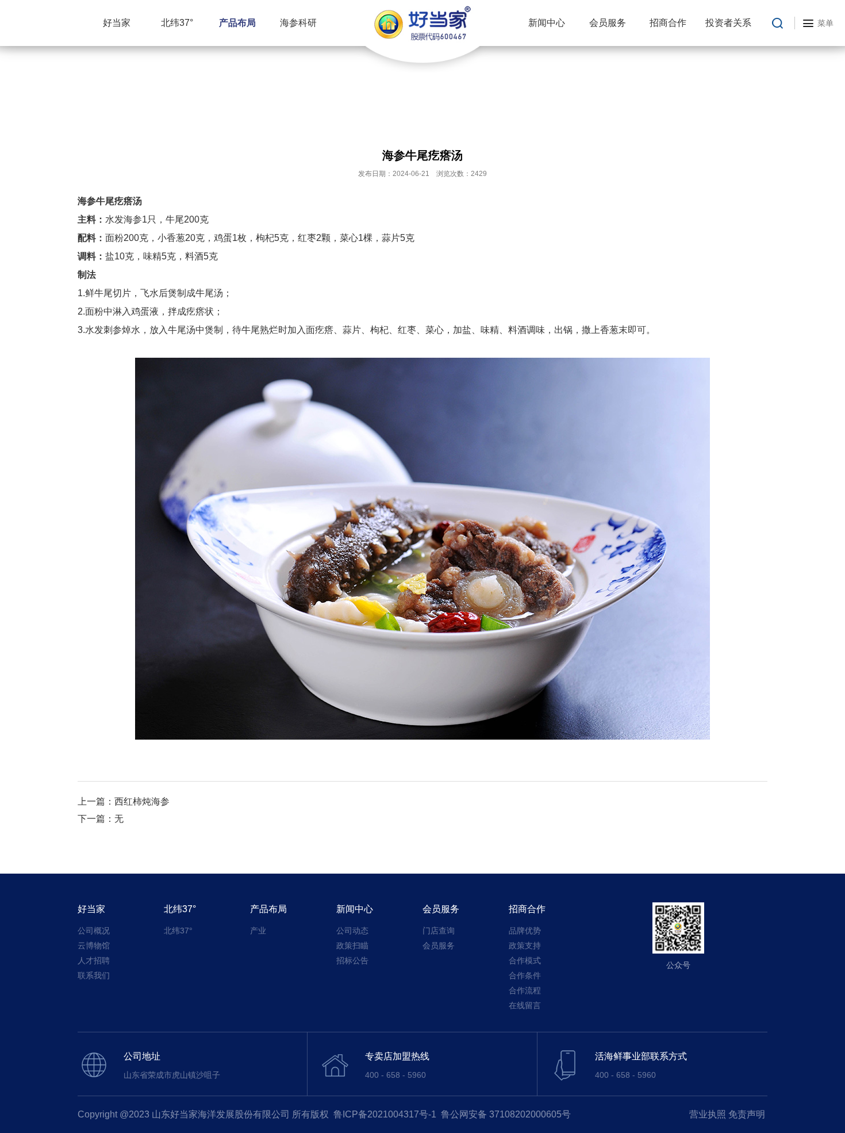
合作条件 (525, 975)
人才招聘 (94, 960)
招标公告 (352, 960)
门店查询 (438, 930)
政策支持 (525, 945)
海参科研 (298, 23)
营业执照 (707, 1114)
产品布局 (237, 23)
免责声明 (746, 1114)
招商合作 (668, 23)
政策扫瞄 (352, 945)
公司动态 (352, 930)
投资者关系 (728, 23)
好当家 (116, 23)
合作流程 (525, 990)
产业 (258, 930)
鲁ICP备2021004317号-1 (384, 1114)
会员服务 (607, 23)
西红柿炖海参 (142, 801)
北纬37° (177, 23)
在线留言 (525, 1005)
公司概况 (94, 930)
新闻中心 (546, 23)
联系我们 (94, 975)
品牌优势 (525, 930)
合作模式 (525, 960)
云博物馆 (94, 945)
